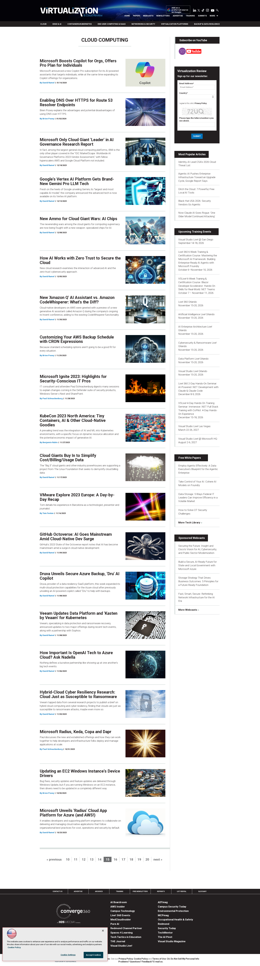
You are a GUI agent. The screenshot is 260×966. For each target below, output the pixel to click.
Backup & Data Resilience (207, 24)
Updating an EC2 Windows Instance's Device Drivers (80, 773)
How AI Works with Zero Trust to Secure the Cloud (80, 260)
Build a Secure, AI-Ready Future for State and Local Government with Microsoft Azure (197, 565)
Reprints (161, 891)
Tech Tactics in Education (125, 936)
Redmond (163, 923)
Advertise (178, 16)
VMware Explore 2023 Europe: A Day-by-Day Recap (77, 497)
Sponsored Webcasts (191, 537)
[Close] (103, 930)
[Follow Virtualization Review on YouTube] (212, 10)
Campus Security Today (172, 906)
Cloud (43, 24)
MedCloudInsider (120, 919)
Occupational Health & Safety (175, 919)
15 (107, 859)
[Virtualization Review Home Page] (71, 12)
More (212, 16)
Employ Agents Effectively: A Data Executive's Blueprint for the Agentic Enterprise (198, 469)
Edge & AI (57, 24)
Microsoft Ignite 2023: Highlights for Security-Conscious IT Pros (73, 378)
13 (91, 859)
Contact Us (57, 891)
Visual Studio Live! (121, 945)
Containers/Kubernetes (79, 24)
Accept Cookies (93, 955)
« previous (54, 859)
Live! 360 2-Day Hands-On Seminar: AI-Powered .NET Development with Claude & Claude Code (198, 387)
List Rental (181, 891)
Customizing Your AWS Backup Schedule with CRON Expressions (77, 339)
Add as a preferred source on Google (180, 10)
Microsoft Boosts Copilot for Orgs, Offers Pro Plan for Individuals (78, 63)
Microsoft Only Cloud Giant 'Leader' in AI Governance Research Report (77, 142)
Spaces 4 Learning (121, 932)
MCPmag (163, 915)
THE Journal (117, 941)
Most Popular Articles (192, 154)
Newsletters (163, 16)
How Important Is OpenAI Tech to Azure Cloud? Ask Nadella (76, 655)
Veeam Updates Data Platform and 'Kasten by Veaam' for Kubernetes (78, 615)
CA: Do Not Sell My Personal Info (183, 959)
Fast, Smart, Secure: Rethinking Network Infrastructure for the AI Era (196, 597)
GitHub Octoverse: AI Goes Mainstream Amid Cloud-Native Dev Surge (76, 536)
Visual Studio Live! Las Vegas (194, 426)
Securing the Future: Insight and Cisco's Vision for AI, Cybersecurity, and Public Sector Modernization (197, 549)
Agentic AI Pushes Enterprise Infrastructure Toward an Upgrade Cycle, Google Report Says (196, 177)
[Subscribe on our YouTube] (188, 54)
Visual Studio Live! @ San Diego (195, 239)
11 (75, 859)
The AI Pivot (165, 936)
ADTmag (163, 902)
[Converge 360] (73, 912)
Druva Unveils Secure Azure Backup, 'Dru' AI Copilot (79, 576)
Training (190, 16)
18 (131, 859)
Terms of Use (159, 959)
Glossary (202, 891)
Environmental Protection (173, 910)
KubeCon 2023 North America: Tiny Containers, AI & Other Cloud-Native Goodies (73, 420)
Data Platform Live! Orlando (193, 358)
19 (139, 859)
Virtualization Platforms (174, 24)
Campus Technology (122, 910)
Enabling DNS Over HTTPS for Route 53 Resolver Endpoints (76, 102)
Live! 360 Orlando (187, 301)
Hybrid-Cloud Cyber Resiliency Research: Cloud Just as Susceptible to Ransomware (78, 694)
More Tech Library (189, 522)
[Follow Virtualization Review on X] (199, 10)
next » (157, 859)
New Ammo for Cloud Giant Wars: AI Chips (78, 218)
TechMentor (165, 932)
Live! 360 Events (120, 915)
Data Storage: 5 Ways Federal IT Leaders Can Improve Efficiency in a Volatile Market (198, 498)
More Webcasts (187, 609)
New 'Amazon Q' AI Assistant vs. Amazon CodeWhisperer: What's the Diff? (77, 299)
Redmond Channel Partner (126, 928)
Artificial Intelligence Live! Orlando (196, 314)
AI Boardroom (118, 902)
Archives (99, 891)
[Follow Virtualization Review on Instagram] (207, 10)
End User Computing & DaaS (111, 24)
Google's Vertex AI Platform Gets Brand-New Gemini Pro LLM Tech (77, 181)
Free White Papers (189, 457)
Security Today (167, 928)
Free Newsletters (140, 891)
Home (127, 16)
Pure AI (114, 923)
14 (99, 859)
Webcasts (148, 16)
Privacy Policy (201, 103)
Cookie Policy (141, 959)
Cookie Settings (68, 955)
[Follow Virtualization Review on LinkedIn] (194, 10)
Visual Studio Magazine (172, 941)
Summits (202, 16)
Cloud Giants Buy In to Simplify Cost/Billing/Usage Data (68, 457)
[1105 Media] (68, 922)
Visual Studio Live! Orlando (192, 371)
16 (115, 859)
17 (123, 859)
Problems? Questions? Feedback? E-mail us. (140, 961)
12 (83, 859)
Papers (136, 16)
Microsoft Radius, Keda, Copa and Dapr (75, 731)
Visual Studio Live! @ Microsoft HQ (197, 438)
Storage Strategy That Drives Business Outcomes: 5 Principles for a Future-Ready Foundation (198, 581)
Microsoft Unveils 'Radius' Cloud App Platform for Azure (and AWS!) (73, 813)
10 (68, 859)
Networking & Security (143, 24)
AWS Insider (117, 906)
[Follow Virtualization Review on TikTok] (202, 10)
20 (147, 859)
